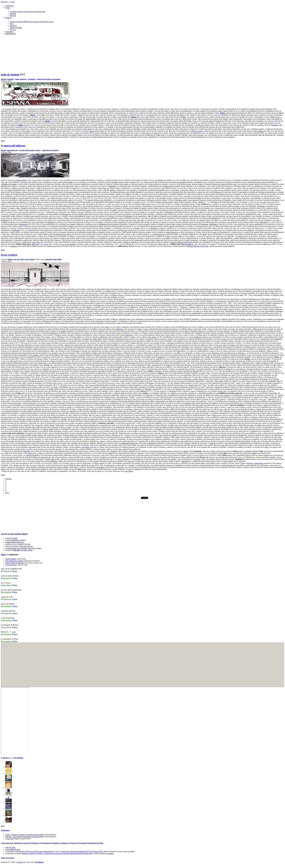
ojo (179, 459)
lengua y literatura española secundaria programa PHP (24, 835)
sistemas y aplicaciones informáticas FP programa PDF (24, 837)
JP (39, 862)
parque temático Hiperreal (14, 542)
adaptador (13, 246)
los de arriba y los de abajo (24, 259)
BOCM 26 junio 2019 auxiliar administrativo (37, 851)
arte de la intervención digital (14, 534)
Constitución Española (128, 443)
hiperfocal (53, 333)
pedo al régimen (10, 74)
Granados (31, 79)
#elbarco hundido (16, 28)
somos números (21, 79)
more (2, 826)
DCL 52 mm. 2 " (188, 244)
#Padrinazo (5, 830)
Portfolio (13, 14)
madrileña (54, 461)
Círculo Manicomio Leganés (29, 150)
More (3, 141)
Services (13, 30)
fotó (159, 357)
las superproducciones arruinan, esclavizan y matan (23, 548)
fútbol (79, 469)
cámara (91, 131)
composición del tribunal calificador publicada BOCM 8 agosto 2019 (68, 853)
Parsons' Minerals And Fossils (181, 242)
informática (9, 32)
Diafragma (261, 206)
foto (266, 447)
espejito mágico (10, 559)
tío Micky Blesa (26, 550)
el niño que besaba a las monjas (48, 79)
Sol (151, 184)
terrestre (72, 244)
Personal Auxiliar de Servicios (32, 853)
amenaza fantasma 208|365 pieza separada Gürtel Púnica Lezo (32, 22)
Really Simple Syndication (14, 563)
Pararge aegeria (197, 131)
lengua (7, 8)
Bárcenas (16, 550)
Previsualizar (6, 571)
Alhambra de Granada (8, 184)
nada (52, 459)
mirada (160, 180)
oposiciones (9, 6)
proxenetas (100, 467)
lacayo (197, 459)
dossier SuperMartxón (9, 150)
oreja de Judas (10, 847)
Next (7, 493)
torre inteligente (12, 540)
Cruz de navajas (11, 565)
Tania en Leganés (7, 858)
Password (13, 26)
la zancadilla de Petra (12, 849)
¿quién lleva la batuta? (50, 150)
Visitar (14, 571)
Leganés (20, 862)
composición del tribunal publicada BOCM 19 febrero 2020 (82, 851)
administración (10, 34)
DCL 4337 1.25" (33, 244)
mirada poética (21, 180)
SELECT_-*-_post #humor (13, 758)
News (12, 24)
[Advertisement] (142, 55)
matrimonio (259, 463)
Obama (10, 259)
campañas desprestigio (53, 259)
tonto (2, 469)
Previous (8, 479)
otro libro (182, 182)
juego (156, 451)
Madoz (222, 113)
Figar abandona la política (14, 561)
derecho (151, 443)
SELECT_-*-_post (7, 2)
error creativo (9, 254)
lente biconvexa (172, 232)
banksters (275, 125)
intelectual (185, 461)
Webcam (13, 16)
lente (204, 234)
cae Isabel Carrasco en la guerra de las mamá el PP (27, 12)
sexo (202, 465)
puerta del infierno (14, 145)
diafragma (112, 186)
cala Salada (85, 447)
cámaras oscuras (168, 186)
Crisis (7, 538)
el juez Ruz (9, 839)
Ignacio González (7, 79)
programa (110, 853)
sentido (14, 538)
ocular (46, 244)
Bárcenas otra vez (26, 546)
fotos (129, 461)
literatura (8, 18)
